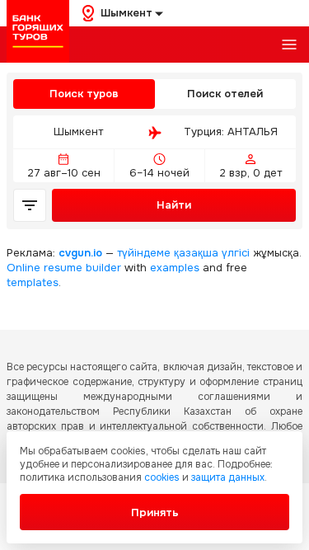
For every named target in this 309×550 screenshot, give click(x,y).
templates (33, 282)
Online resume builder (64, 268)
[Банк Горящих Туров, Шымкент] (38, 31)
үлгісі (236, 253)
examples (174, 268)
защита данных (228, 477)
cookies (162, 477)
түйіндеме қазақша (167, 253)
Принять (155, 512)
